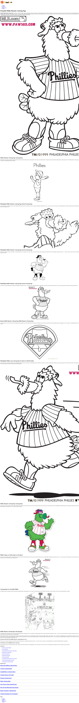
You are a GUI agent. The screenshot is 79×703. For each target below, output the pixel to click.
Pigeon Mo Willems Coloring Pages (8, 665)
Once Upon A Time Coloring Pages (8, 684)
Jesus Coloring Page (5, 649)
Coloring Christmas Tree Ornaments (9, 693)
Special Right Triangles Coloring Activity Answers (9, 658)
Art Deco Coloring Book (6, 668)
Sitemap (3, 701)
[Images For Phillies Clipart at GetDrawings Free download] (39, 531)
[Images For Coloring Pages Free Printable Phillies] (39, 573)
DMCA (3, 700)
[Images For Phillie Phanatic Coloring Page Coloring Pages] (39, 611)
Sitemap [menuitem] (3, 8)
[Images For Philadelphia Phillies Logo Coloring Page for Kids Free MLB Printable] (39, 342)
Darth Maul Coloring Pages (6, 655)
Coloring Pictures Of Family (7, 675)
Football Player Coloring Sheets (7, 671)
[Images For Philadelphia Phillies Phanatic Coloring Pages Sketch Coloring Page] (39, 182)
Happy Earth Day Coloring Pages (8, 690)
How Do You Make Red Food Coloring (9, 687)
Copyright (3, 699)
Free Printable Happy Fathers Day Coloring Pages (9, 650)
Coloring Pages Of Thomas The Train (7, 661)
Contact (3, 698)
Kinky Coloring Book (5, 681)
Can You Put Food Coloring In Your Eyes (8, 660)
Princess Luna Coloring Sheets (6, 647)
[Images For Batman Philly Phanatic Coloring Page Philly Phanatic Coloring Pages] (39, 303)
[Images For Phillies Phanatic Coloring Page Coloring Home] (39, 86)
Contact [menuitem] (3, 5)
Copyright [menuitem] (3, 6)
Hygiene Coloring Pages (6, 678)
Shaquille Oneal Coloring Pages (6, 652)
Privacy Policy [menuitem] (4, 7)
